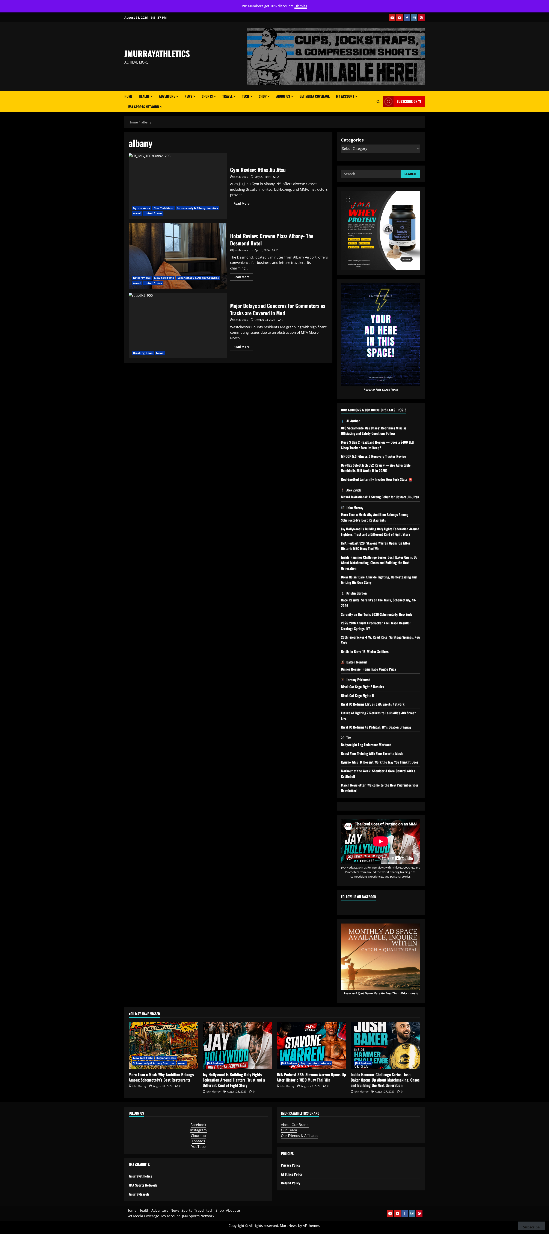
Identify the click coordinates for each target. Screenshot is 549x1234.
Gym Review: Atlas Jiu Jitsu (178, 186)
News (188, 96)
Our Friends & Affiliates (299, 1135)
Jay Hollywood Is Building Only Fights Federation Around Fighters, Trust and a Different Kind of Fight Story (380, 531)
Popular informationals (316, 1063)
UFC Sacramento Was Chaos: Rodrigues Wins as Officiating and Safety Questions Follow (373, 430)
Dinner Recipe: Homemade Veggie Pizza (368, 669)
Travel (227, 96)
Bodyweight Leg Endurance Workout (366, 744)
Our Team (289, 1130)
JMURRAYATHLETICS (157, 53)
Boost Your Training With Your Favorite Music (372, 753)
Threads (198, 1141)
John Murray (240, 177)
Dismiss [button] (300, 6)
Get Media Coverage (315, 96)
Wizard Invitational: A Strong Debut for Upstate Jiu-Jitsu (380, 496)
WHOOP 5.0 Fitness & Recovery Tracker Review (373, 456)
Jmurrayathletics (140, 1176)
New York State (163, 208)
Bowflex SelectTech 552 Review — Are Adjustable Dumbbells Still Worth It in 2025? (376, 468)
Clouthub (198, 1135)
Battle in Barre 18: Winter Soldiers (365, 651)
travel (137, 213)
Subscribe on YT (409, 101)
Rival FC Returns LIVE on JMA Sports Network (372, 704)
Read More (243, 204)
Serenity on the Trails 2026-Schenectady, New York (376, 614)
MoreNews (288, 1225)
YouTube (198, 1146)
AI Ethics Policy (291, 1174)
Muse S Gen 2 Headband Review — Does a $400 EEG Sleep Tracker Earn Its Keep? (377, 445)
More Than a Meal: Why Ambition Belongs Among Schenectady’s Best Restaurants (374, 517)
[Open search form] (378, 101)
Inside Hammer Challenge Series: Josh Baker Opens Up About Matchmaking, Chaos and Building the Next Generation (379, 563)
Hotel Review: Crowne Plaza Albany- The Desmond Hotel (178, 256)
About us (283, 96)
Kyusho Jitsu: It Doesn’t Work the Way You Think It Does (379, 762)
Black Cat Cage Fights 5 (357, 695)
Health (144, 96)
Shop (263, 96)
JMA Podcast (215, 1063)
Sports (207, 96)
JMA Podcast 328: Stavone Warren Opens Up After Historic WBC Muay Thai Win (375, 545)
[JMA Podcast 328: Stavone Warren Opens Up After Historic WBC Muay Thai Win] (311, 1045)
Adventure (167, 96)
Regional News (165, 1058)
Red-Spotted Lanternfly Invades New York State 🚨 (377, 479)
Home (128, 96)
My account (345, 96)
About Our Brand (295, 1124)
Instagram (198, 1130)
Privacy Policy (290, 1165)
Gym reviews (141, 208)
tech (245, 96)
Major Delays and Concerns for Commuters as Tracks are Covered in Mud (178, 325)
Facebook (198, 1124)
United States (153, 213)
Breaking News (142, 353)
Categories (352, 140)
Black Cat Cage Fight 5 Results (362, 686)
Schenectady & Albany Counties (197, 208)
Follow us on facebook (358, 896)
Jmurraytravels (139, 1194)
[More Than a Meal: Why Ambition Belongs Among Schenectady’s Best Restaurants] (163, 1045)
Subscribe (531, 1227)
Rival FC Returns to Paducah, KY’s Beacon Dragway (376, 727)
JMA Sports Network (143, 106)
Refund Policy (290, 1182)
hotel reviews (142, 278)
